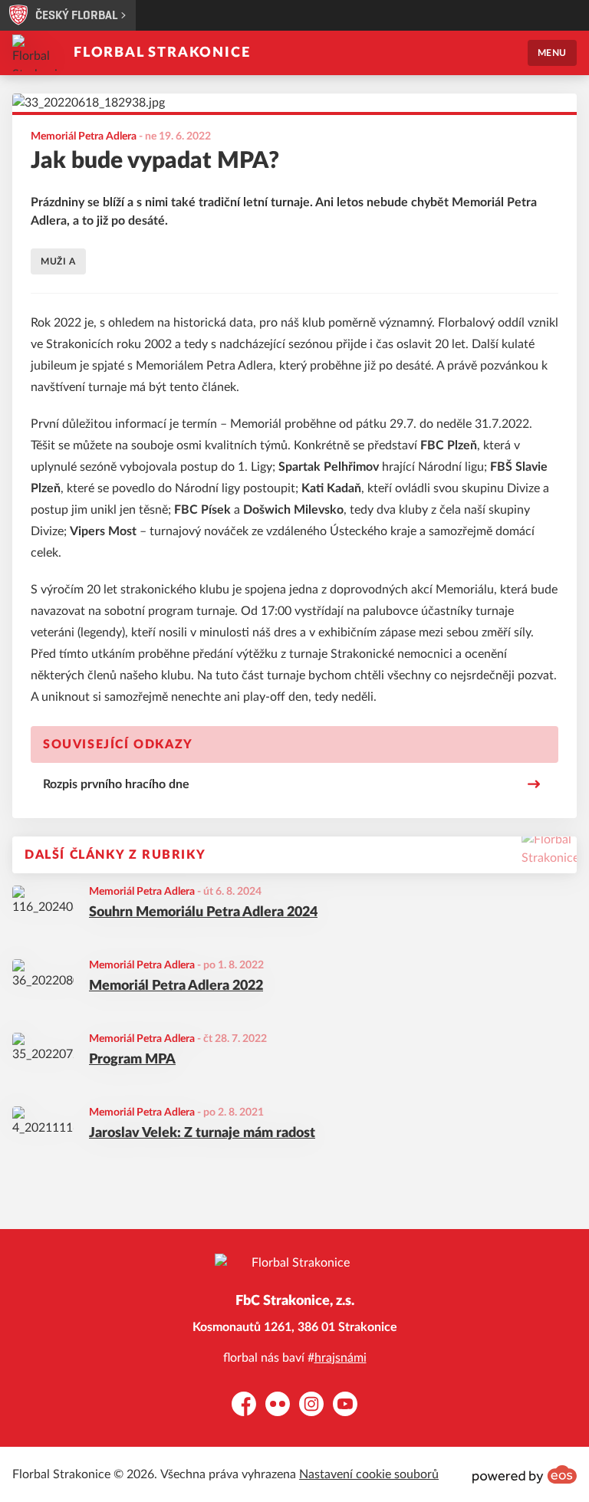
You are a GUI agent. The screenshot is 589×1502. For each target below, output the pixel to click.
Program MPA (132, 1060)
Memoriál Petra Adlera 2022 (176, 986)
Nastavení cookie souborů (369, 1474)
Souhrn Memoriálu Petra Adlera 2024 (203, 912)
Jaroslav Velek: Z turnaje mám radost (202, 1133)
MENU (552, 53)
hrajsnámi (340, 1358)
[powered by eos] (524, 1474)
